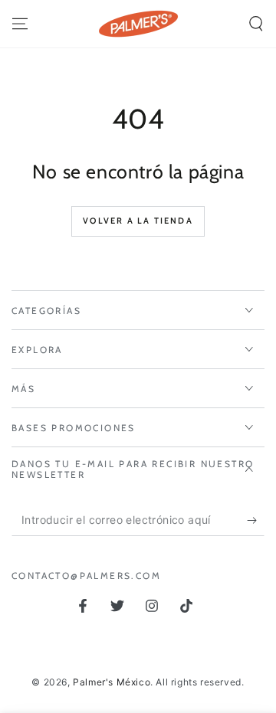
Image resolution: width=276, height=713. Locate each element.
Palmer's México (111, 682)
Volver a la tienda (138, 220)
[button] (256, 24)
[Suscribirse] (255, 521)
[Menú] (20, 24)
